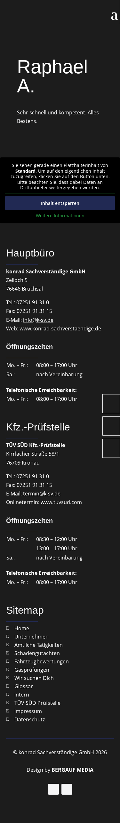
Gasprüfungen (31, 669)
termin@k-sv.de (41, 493)
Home (21, 628)
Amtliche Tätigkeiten (38, 644)
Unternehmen (31, 636)
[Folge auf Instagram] (66, 789)
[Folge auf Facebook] (53, 789)
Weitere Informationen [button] (60, 216)
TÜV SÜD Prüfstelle (37, 702)
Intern (21, 694)
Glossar (23, 686)
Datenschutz (29, 719)
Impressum (28, 711)
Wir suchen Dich (34, 678)
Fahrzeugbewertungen (41, 661)
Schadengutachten (37, 653)
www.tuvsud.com (61, 502)
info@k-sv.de (38, 319)
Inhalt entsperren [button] (60, 203)
